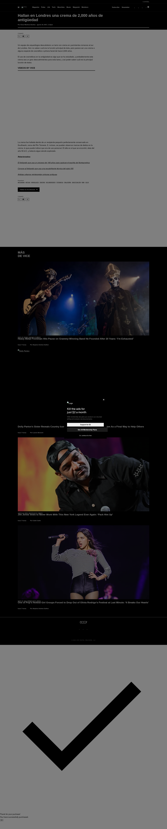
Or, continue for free (85, 435)
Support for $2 (85, 424)
